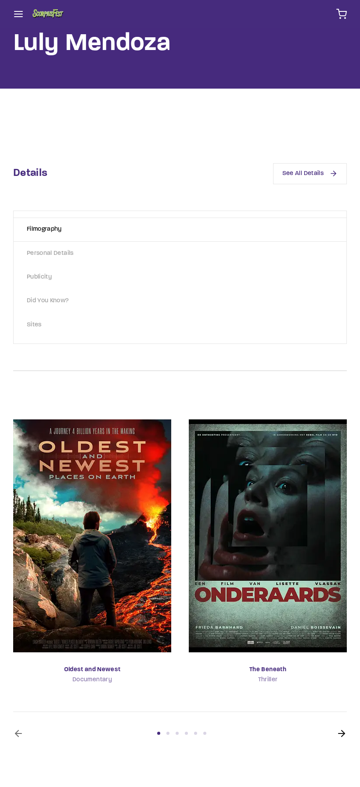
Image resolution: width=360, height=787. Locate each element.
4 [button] (186, 733)
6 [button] (204, 733)
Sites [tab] (34, 325)
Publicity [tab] (39, 277)
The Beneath (267, 669)
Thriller (268, 679)
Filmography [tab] (44, 229)
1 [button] (158, 733)
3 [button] (177, 733)
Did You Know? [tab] (48, 300)
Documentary (92, 679)
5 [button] (195, 733)
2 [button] (167, 733)
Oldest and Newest (92, 669)
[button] (18, 733)
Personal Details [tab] (50, 253)
